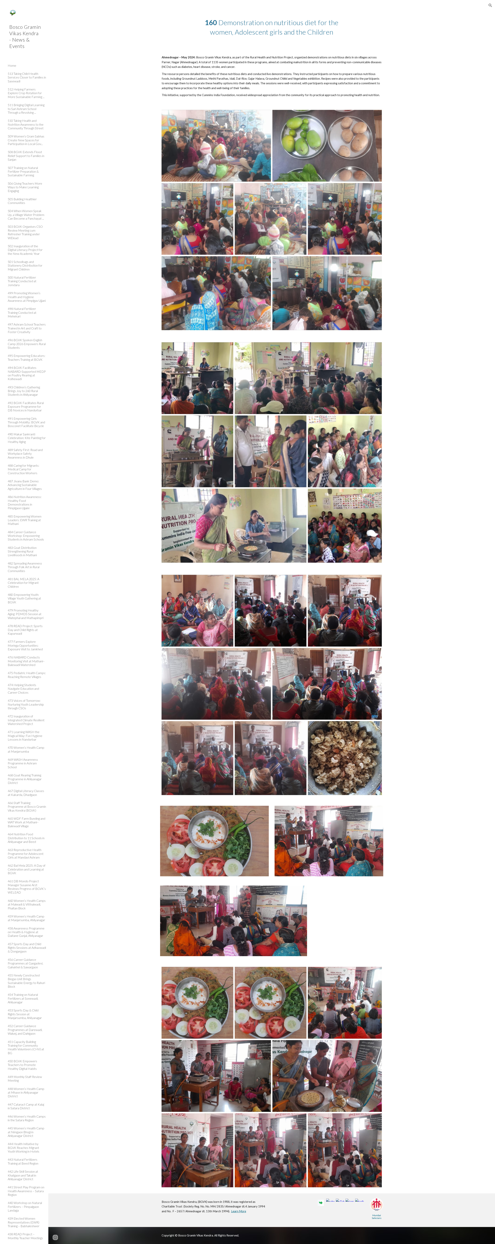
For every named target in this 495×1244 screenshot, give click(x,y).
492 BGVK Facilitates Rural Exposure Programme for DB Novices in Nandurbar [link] (26, 406)
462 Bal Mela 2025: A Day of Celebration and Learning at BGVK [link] (26, 869)
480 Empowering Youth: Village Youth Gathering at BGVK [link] (24, 598)
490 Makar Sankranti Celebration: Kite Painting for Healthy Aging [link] (27, 437)
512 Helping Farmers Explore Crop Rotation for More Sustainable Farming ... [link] (26, 93)
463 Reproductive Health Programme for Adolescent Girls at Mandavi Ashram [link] (26, 853)
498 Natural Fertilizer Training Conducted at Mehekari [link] (22, 312)
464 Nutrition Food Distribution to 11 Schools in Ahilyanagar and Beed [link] (26, 837)
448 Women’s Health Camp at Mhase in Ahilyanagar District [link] (26, 1092)
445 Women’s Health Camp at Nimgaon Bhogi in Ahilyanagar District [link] (26, 1131)
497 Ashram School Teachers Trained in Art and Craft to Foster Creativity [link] (27, 328)
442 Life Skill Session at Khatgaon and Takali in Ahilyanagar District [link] (23, 1175)
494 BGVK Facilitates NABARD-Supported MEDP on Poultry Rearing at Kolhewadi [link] (27, 373)
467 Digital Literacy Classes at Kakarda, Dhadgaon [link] (26, 792)
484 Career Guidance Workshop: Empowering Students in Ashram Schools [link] (26, 535)
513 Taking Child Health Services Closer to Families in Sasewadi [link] (27, 77)
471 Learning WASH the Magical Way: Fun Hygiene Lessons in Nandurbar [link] (25, 735)
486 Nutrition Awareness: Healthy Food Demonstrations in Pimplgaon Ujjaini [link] (25, 502)
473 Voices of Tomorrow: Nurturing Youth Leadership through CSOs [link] (26, 704)
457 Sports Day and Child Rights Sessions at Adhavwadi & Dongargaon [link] (27, 947)
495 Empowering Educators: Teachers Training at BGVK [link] (26, 357)
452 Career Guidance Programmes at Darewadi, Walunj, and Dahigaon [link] (25, 1029)
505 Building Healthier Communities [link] (22, 201)
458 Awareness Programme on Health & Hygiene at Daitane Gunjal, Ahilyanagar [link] (26, 932)
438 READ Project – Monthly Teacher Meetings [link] (25, 1236)
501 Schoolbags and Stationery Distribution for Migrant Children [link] (25, 265)
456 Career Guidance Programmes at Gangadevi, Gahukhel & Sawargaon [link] (25, 963)
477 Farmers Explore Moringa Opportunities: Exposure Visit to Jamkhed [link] (25, 645)
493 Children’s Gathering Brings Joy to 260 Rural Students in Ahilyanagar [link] (24, 390)
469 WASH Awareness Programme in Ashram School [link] (23, 763)
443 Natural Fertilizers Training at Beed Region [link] (23, 1161)
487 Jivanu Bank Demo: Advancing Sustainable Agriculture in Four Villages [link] (25, 484)
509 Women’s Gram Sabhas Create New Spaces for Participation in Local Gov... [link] (26, 140)
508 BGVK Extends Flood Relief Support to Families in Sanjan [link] (26, 155)
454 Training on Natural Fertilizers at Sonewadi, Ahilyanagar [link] (23, 998)
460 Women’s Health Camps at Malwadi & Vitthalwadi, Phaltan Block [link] (27, 904)
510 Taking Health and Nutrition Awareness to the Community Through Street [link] (26, 124)
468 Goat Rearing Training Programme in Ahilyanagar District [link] (25, 778)
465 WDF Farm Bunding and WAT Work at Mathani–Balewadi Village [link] (26, 822)
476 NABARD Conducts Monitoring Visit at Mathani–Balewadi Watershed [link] (26, 661)
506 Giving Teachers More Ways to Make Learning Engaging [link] (25, 187)
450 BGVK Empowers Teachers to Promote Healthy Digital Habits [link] (22, 1064)
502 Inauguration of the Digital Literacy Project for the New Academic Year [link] (25, 249)
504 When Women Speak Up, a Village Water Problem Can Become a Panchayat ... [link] (26, 214)
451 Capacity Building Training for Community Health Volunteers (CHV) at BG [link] (26, 1047)
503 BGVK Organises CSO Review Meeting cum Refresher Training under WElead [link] (25, 232)
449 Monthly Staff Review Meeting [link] (25, 1078)
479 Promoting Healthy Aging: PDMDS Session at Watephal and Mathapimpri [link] (26, 614)
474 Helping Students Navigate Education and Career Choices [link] (23, 688)
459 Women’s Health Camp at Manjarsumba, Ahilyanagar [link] (26, 918)
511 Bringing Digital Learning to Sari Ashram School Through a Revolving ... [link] (26, 108)
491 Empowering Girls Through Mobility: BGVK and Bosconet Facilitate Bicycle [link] (26, 422)
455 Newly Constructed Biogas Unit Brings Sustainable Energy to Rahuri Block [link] (26, 980)
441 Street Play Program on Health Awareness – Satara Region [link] (26, 1190)
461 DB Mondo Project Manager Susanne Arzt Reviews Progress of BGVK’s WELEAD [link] (27, 886)
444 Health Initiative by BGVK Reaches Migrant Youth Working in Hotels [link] (23, 1147)
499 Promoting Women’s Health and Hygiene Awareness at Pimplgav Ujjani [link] (27, 296)
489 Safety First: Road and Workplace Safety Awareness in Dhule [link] (25, 453)
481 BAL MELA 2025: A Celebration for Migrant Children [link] (23, 582)
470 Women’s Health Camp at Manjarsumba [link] (26, 749)
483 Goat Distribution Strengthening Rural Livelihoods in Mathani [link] (22, 551)
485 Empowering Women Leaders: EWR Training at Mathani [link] (24, 520)
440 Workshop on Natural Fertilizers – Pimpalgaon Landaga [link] (25, 1206)
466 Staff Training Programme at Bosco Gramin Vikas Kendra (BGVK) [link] (27, 806)
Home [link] (12, 65)
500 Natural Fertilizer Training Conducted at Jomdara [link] (22, 281)
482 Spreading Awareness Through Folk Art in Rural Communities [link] (25, 567)
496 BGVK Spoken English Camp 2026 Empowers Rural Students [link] (27, 343)
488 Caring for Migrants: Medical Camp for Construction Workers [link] (23, 469)
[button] (490, 5)
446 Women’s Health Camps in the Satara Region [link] (27, 1118)
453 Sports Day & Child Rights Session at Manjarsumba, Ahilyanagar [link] (25, 1014)
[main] (271, 27)
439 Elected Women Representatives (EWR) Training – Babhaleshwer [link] (23, 1222)
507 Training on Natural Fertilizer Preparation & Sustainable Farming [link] (23, 171)
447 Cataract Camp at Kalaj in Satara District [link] (26, 1106)
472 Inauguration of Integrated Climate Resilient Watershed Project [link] (26, 720)
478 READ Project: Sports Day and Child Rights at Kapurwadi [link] (25, 629)
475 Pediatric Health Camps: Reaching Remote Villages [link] (27, 674)
